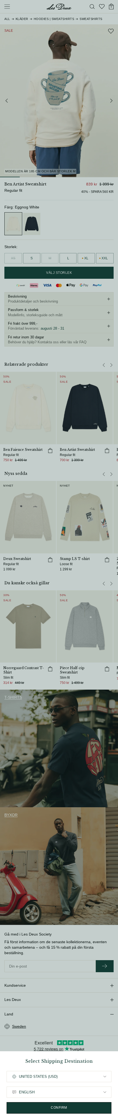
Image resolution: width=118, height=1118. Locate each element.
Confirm (59, 1108)
